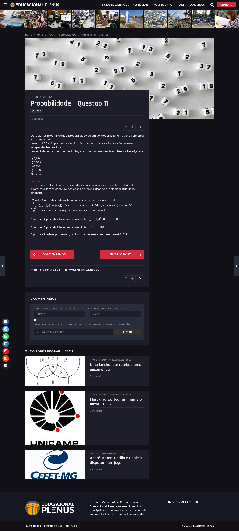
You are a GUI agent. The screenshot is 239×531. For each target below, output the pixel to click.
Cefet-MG (95, 453)
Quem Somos (33, 526)
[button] (5, 4)
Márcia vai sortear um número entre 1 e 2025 (116, 402)
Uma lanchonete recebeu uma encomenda (115, 367)
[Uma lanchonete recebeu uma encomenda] (55, 371)
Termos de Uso (53, 526)
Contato (71, 526)
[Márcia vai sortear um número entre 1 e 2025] (55, 418)
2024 (121, 453)
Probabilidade (43, 97)
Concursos (197, 4)
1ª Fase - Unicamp (98, 360)
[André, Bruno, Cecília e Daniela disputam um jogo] (55, 464)
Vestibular (140, 4)
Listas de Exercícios (115, 4)
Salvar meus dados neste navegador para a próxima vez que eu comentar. (82, 324)
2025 (128, 360)
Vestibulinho (163, 4)
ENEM (182, 4)
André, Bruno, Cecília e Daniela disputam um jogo (116, 460)
